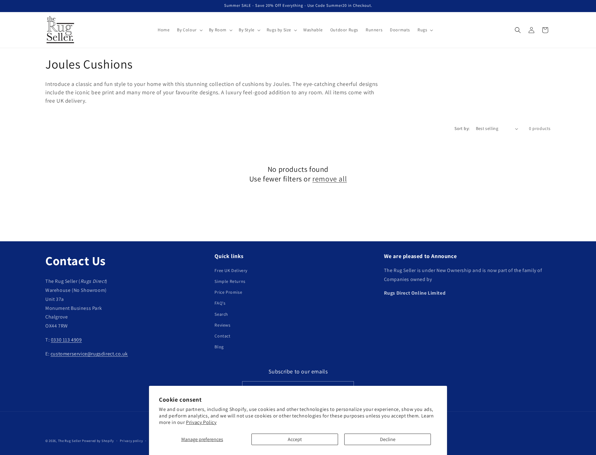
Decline (387, 439)
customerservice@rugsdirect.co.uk (89, 353)
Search (221, 314)
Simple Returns (229, 281)
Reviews (222, 325)
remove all (329, 179)
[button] (189, 29)
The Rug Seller (69, 441)
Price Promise (228, 292)
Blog (219, 347)
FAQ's (219, 303)
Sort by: (461, 128)
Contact (222, 336)
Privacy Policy (201, 422)
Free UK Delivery (230, 270)
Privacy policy (131, 441)
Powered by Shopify (98, 441)
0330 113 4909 (66, 340)
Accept (295, 439)
